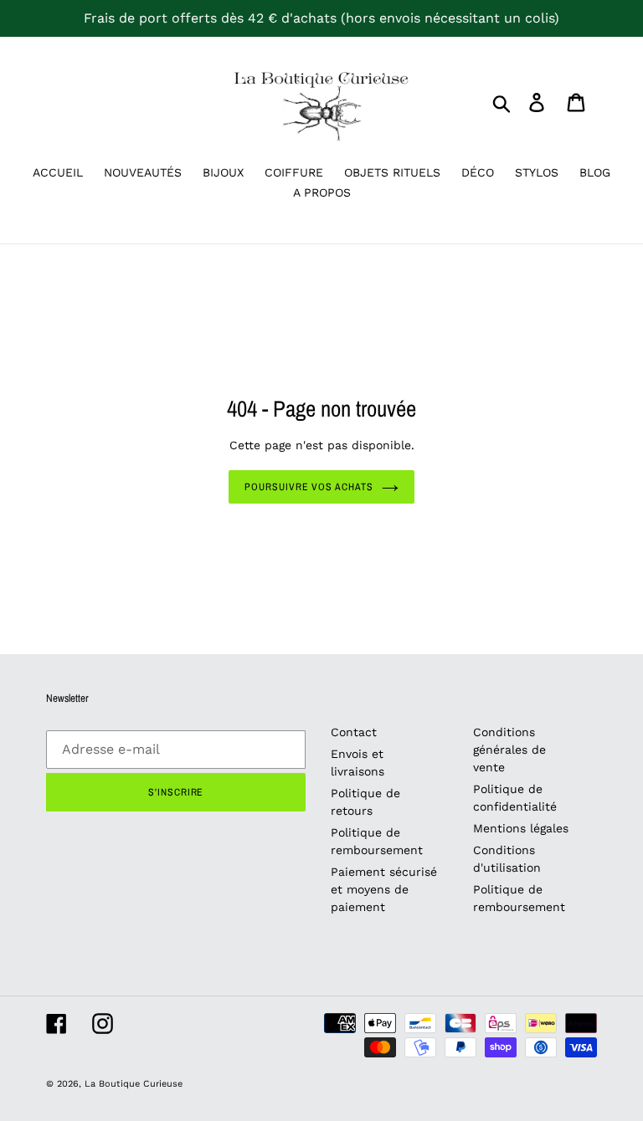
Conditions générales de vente (509, 749)
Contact (354, 732)
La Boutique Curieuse (134, 1083)
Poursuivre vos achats (308, 487)
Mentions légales (520, 828)
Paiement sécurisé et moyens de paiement (384, 889)
